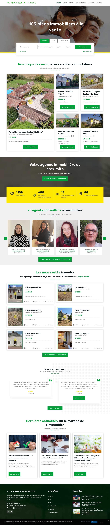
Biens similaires (30, 147)
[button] (27, 47)
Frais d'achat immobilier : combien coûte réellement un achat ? (54, 457)
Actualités (91, 3)
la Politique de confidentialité (64, 521)
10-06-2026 (86, 514)
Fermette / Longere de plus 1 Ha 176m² (91, 93)
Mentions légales (85, 521)
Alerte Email (88, 51)
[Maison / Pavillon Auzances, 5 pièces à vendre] (65, 317)
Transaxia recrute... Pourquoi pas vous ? (55, 259)
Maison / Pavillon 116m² (82, 310)
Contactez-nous (53, 512)
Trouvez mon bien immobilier (55, 179)
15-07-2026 (86, 499)
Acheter (58, 3)
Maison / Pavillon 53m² (82, 333)
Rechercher (83, 47)
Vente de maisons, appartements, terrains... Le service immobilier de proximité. (55, 20)
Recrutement (52, 506)
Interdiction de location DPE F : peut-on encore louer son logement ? (21, 458)
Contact (99, 3)
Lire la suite (40, 398)
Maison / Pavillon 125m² (33, 287)
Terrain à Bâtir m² (81, 287)
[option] (24, 237)
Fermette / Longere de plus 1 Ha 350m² (26, 132)
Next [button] (104, 238)
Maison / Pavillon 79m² (32, 310)
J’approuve (94, 521)
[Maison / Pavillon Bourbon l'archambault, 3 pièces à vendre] (15, 317)
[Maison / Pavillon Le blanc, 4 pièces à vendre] (15, 340)
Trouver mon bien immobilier (55, 355)
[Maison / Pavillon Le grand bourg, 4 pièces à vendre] (65, 340)
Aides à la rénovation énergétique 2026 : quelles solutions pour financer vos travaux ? (87, 458)
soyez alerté (83, 277)
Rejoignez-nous (80, 3)
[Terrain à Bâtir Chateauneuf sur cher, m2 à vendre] (65, 293)
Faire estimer (64, 41)
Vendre (71, 3)
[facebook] (8, 511)
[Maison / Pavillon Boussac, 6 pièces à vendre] (15, 294)
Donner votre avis (55, 408)
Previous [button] (5, 238)
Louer (65, 3)
